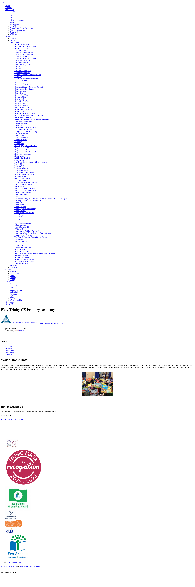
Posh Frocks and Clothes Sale (25, 190)
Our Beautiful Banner (22, 178)
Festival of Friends (21, 138)
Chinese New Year (21, 95)
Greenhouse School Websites (30, 566)
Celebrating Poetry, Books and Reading (28, 87)
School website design (9, 566)
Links (12, 22)
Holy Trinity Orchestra (22, 154)
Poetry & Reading (20, 186)
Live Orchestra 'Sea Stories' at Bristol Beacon (30, 162)
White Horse (14, 274)
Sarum (12, 276)
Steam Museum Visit (21, 227)
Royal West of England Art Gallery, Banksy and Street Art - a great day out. (41, 199)
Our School (9, 10)
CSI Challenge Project (22, 107)
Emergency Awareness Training (25, 132)
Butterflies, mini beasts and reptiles (26, 79)
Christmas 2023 (20, 97)
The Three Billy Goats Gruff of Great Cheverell (31, 237)
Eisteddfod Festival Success (24, 129)
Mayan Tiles (18, 164)
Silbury (12, 280)
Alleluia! (17, 69)
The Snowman (19, 239)
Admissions (14, 284)
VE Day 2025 (19, 245)
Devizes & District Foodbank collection (28, 115)
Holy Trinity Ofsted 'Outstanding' (26, 152)
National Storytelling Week (24, 174)
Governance (14, 24)
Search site (5, 572)
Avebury (13, 278)
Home (7, 6)
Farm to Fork (19, 136)
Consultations (15, 286)
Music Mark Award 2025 (23, 170)
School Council (20, 211)
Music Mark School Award (24, 172)
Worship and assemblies (18, 16)
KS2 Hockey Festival (22, 158)
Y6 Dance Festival (21, 263)
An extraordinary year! (22, 71)
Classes (8, 270)
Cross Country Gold (21, 105)
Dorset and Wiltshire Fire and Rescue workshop (31, 119)
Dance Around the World (23, 109)
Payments (13, 294)
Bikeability (18, 77)
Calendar (13, 38)
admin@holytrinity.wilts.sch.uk (12, 419)
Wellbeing (13, 34)
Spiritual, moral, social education (21, 28)
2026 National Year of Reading (25, 46)
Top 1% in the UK (21, 241)
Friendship (18, 142)
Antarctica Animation (22, 73)
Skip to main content (8, 2)
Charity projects (20, 91)
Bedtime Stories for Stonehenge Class (27, 75)
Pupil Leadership (20, 194)
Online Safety (15, 292)
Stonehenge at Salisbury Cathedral (26, 231)
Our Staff (13, 12)
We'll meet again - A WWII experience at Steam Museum (34, 253)
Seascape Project (20, 219)
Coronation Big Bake (22, 101)
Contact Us (9, 304)
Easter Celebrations (21, 123)
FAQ (12, 288)
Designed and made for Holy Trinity (27, 113)
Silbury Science (20, 225)
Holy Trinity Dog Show (22, 148)
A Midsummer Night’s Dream (25, 58)
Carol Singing (19, 83)
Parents (8, 282)
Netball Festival (20, 176)
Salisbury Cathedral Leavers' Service (27, 201)
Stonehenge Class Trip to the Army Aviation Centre (32, 233)
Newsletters (14, 265)
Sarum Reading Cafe (21, 205)
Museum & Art (19, 166)
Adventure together (21, 62)
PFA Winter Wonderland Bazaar (25, 182)
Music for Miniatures (21, 168)
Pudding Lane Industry (22, 192)
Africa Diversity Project (22, 65)
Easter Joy (18, 125)
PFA (11, 296)
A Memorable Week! (21, 56)
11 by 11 (13, 26)
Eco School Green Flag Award (25, 127)
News (7, 36)
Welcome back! (20, 249)
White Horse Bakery (21, 257)
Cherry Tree (18, 93)
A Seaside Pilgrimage (22, 60)
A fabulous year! (20, 50)
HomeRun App (19, 156)
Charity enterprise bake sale (24, 89)
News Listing (15, 42)
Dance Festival (19, 111)
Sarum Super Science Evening (25, 209)
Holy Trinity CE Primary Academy (24, 323)
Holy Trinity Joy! (20, 150)
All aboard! (18, 67)
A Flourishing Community (23, 54)
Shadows (17, 221)
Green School (19, 144)
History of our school (17, 20)
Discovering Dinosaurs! (22, 117)
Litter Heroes (19, 160)
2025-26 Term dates (21, 44)
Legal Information (14, 563)
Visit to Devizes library (22, 247)
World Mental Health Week (24, 261)
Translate (22, 331)
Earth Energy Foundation (23, 121)
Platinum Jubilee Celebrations (25, 184)
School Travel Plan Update (24, 213)
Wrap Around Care (16, 300)
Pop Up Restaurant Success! (24, 188)
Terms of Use (15, 32)
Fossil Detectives (20, 140)
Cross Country (19, 103)
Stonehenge (14, 272)
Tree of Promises (20, 243)
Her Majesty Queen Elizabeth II (25, 146)
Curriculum (9, 302)
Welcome (8, 8)
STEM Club (18, 229)
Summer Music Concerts (23, 235)
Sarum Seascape (20, 207)
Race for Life (19, 196)
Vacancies (13, 268)
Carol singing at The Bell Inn (24, 85)
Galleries (13, 40)
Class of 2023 (19, 99)
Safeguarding (14, 14)
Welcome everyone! (21, 251)
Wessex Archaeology (21, 255)
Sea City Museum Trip (22, 217)
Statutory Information (17, 30)
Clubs (12, 18)
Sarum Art (18, 203)
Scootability (18, 215)
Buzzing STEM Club (22, 81)
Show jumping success (22, 223)
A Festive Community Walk (24, 52)
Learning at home (16, 290)
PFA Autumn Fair (20, 180)
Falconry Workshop (21, 134)
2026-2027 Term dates (22, 48)
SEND (12, 298)
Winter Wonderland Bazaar (24, 259)
